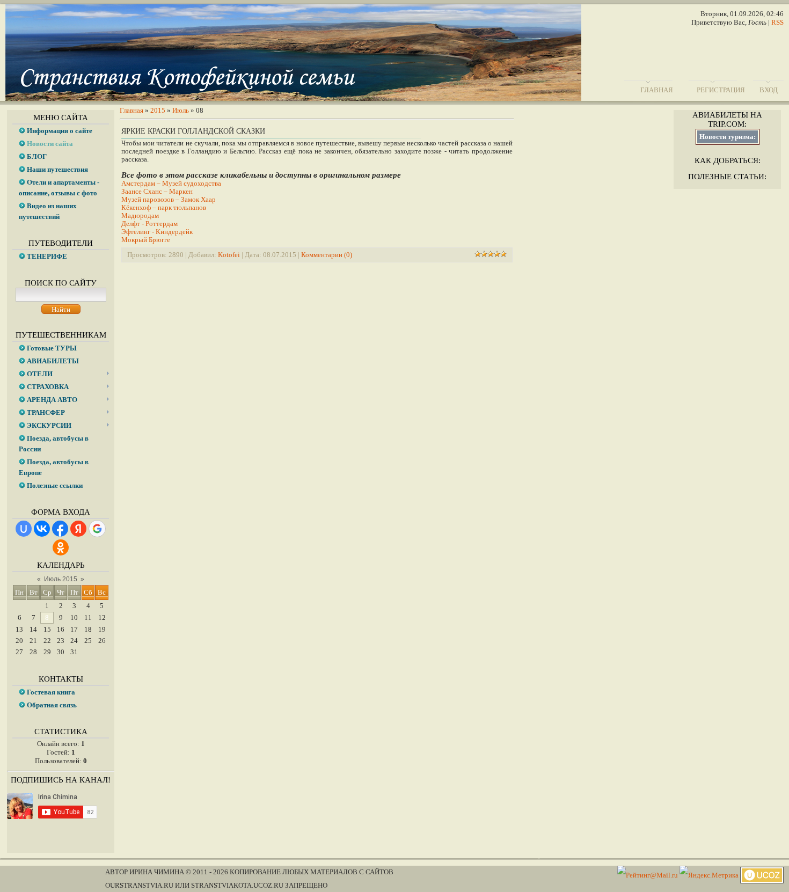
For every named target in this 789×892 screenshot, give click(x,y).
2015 (157, 110)
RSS (777, 22)
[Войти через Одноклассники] (61, 547)
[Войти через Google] (97, 528)
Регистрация (721, 90)
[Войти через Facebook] (60, 529)
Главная (656, 90)
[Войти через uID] (24, 529)
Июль (180, 110)
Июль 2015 (60, 579)
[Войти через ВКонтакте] (42, 529)
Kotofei (229, 255)
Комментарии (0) (326, 255)
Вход (768, 90)
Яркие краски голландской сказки (193, 131)
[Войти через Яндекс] (78, 529)
